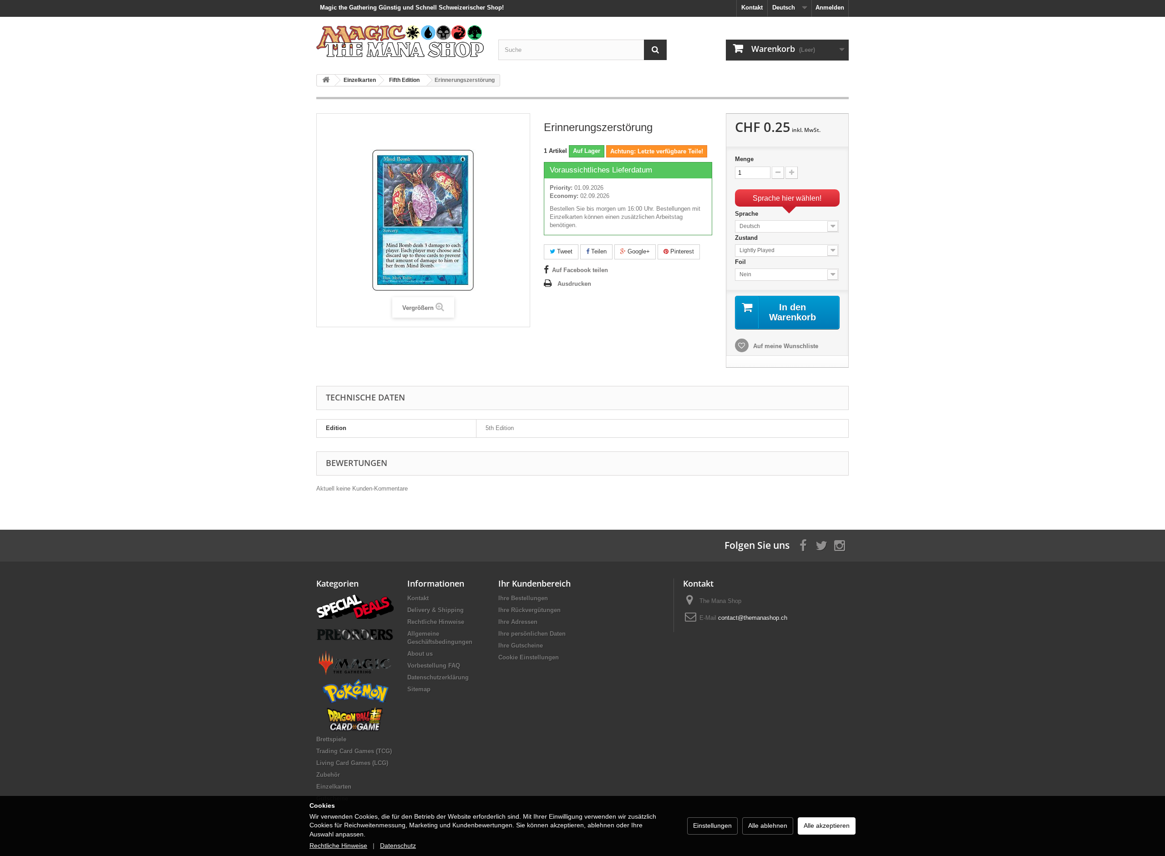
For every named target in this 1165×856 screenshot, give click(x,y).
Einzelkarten (333, 786)
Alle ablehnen (767, 825)
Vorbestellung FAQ (433, 665)
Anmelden (830, 7)
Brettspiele (331, 739)
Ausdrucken (574, 283)
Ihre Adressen (517, 621)
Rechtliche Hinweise (435, 621)
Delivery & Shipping (435, 610)
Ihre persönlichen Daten (532, 633)
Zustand (747, 237)
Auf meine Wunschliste (784, 346)
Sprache (747, 213)
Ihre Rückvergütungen (529, 610)
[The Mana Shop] (400, 41)
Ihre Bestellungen (523, 598)
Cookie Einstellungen (528, 657)
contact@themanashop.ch (752, 617)
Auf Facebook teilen (580, 270)
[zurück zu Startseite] (325, 80)
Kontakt (752, 7)
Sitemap (419, 689)
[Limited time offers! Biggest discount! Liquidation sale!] (355, 606)
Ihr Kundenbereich (534, 583)
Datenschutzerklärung (438, 677)
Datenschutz (398, 845)
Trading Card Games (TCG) (354, 751)
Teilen (598, 251)
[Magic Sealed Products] (355, 662)
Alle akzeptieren (827, 825)
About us (420, 653)
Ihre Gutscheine (520, 645)
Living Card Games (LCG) (352, 763)
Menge (744, 159)
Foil (741, 261)
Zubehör (328, 774)
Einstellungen (712, 825)
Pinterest (681, 251)
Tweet (563, 251)
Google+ (638, 251)
